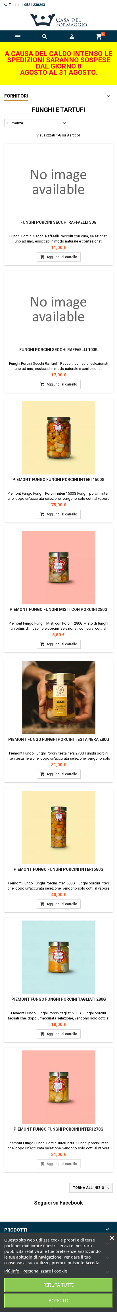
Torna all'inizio (91, 1188)
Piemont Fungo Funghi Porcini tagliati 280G (58, 999)
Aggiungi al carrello (58, 257)
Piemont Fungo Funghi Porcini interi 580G (58, 869)
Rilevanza (37, 123)
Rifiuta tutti (58, 1285)
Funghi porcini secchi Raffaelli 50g (58, 222)
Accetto (58, 1301)
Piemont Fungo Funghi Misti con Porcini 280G (58, 609)
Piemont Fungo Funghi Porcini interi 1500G (58, 479)
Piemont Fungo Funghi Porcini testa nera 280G (58, 739)
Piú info (11, 1271)
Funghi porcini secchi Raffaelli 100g (58, 349)
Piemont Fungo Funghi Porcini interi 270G (58, 1129)
